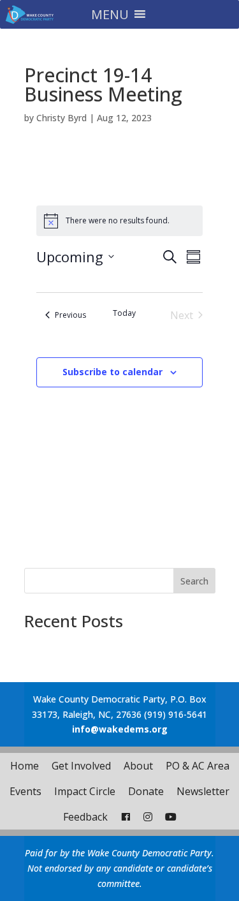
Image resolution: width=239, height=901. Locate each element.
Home (24, 766)
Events (25, 791)
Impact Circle (84, 791)
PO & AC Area (197, 766)
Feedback (85, 817)
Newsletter (203, 791)
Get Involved (81, 766)
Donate (146, 791)
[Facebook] (125, 817)
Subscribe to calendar (112, 372)
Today (124, 313)
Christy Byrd (61, 118)
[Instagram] (148, 817)
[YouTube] (171, 817)
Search (194, 581)
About (138, 766)
